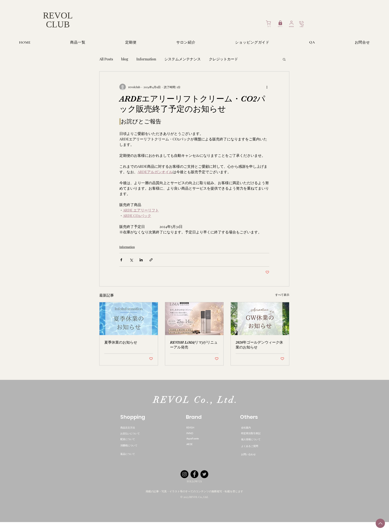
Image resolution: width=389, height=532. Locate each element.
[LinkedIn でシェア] (141, 260)
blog (124, 59)
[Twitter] (204, 474)
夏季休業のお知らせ (120, 342)
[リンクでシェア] (151, 260)
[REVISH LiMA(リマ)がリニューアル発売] (194, 318)
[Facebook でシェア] (121, 260)
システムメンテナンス (182, 59)
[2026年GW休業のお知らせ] (260, 318)
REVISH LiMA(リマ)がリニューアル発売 (194, 344)
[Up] (380, 523)
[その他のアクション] (266, 86)
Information (146, 59)
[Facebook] (194, 474)
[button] (284, 59)
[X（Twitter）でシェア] (131, 260)
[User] (291, 22)
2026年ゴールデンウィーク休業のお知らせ (259, 344)
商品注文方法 (127, 427)
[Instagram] (184, 474)
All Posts (106, 59)
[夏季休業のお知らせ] (128, 318)
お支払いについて (130, 433)
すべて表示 (282, 295)
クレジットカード (223, 59)
